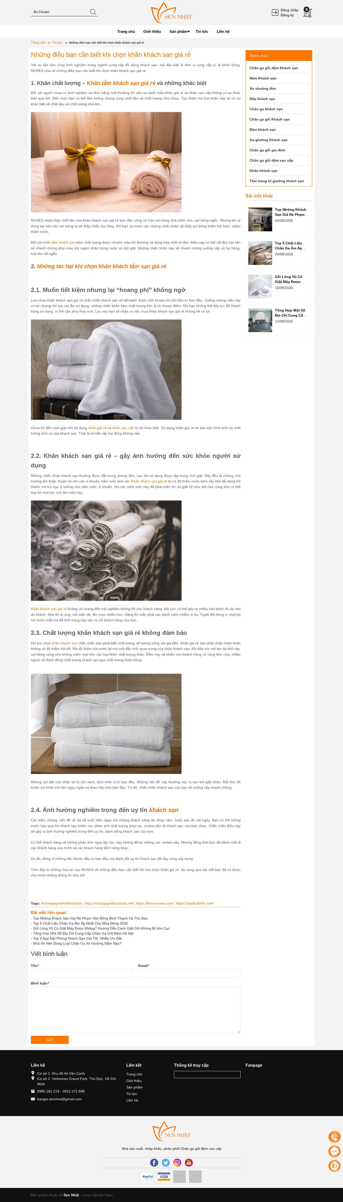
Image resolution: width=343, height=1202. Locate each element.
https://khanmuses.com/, (156, 903)
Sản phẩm (134, 1087)
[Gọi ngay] (334, 1137)
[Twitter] (166, 1162)
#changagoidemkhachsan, (62, 903)
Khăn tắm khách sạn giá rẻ (121, 83)
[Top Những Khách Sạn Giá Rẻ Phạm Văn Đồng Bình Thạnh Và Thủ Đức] (260, 219)
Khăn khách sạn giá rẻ (149, 481)
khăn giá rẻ (97, 428)
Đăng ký (287, 15)
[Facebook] (154, 1162)
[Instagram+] (177, 1162)
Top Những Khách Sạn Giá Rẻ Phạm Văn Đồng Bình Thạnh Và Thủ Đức (90, 918)
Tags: (35, 903)
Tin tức (131, 1094)
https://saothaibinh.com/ (195, 903)
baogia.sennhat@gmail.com (59, 1099)
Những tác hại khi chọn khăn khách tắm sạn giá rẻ (101, 266)
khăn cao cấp (123, 428)
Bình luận (40, 983)
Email (143, 966)
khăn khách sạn (64, 643)
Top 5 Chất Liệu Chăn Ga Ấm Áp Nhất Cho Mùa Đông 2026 (80, 923)
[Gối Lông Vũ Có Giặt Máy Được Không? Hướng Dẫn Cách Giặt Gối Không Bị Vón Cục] (260, 286)
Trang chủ (134, 1074)
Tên (35, 966)
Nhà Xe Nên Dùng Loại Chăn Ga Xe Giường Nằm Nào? (77, 943)
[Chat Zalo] (334, 1166)
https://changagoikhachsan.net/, (110, 903)
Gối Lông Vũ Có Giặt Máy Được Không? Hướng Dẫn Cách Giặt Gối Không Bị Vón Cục (101, 928)
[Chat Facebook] (334, 1151)
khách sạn (164, 810)
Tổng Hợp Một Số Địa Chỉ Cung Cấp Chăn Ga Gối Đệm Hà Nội (83, 933)
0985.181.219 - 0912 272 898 (61, 1091)
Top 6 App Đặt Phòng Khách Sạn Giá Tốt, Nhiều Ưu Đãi (77, 938)
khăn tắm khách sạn (59, 242)
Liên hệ (132, 1100)
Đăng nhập (289, 10)
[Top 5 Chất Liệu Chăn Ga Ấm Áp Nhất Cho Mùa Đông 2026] (260, 253)
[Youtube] (189, 1162)
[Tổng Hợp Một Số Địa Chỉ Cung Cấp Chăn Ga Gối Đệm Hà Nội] (260, 320)
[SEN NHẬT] (171, 12)
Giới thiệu (134, 1081)
